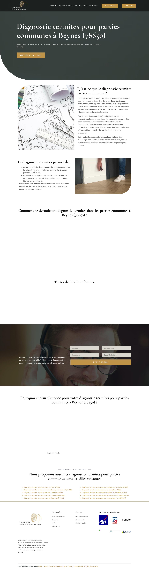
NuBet (40, 566)
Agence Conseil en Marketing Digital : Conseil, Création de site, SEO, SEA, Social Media (71, 566)
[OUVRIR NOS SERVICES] (86, 6)
